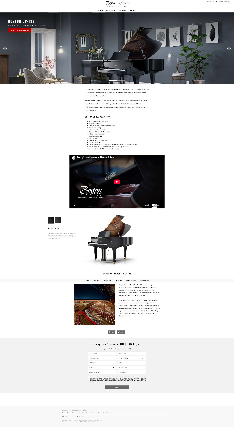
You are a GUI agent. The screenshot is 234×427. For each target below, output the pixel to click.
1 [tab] (113, 80)
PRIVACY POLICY (139, 378)
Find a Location (77, 410)
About (85, 410)
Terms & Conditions (104, 413)
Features (133, 10)
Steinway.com (223, 1)
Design (87, 281)
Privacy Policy (66, 413)
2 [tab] (121, 80)
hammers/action (131, 281)
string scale (108, 281)
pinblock (119, 281)
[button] (216, 2)
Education (122, 10)
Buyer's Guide (111, 10)
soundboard (96, 281)
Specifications (144, 281)
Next (229, 48)
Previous (5, 48)
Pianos (100, 10)
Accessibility (92, 413)
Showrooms (211, 1)
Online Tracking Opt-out (79, 413)
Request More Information (20, 30)
